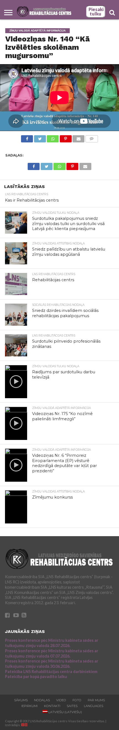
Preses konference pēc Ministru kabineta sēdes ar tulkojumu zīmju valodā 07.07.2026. (51, 653)
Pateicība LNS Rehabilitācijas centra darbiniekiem (51, 671)
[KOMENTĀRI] (91, 137)
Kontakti (52, 706)
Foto (77, 700)
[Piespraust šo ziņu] (66, 137)
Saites (72, 706)
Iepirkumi (29, 706)
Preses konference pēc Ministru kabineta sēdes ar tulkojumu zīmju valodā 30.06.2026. (51, 664)
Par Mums (96, 700)
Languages (93, 706)
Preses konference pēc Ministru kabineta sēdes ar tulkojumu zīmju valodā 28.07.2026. (51, 643)
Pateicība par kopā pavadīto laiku (36, 676)
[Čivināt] (40, 137)
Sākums (21, 700)
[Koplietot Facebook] (27, 137)
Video (61, 700)
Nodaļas (42, 700)
